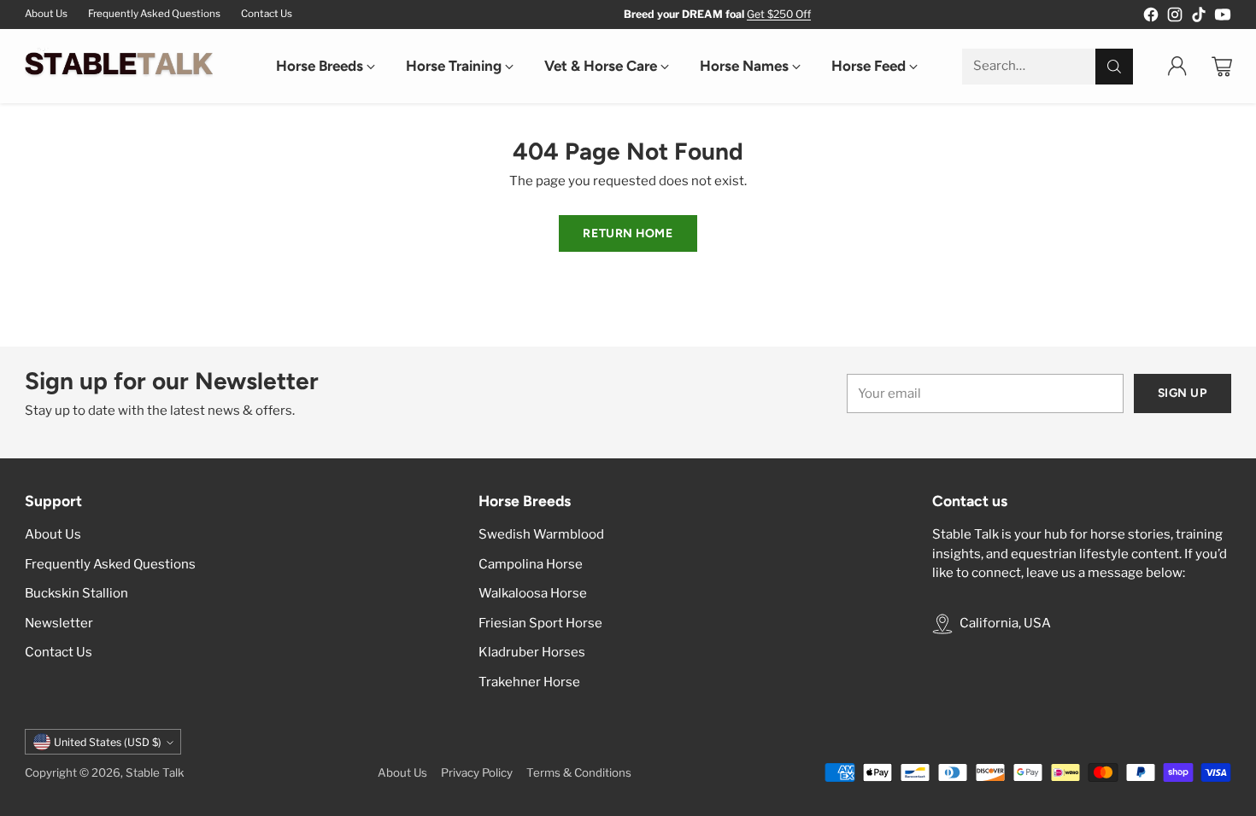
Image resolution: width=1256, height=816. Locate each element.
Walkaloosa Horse (532, 593)
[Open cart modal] (1222, 66)
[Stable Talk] (119, 66)
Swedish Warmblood (541, 534)
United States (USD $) (107, 742)
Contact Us (58, 652)
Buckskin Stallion (76, 593)
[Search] (1114, 67)
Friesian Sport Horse (540, 623)
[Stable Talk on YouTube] (1222, 17)
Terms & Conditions (578, 772)
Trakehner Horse (529, 682)
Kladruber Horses (531, 652)
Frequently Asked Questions (110, 564)
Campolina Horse (530, 564)
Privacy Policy (477, 772)
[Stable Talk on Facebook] (1150, 17)
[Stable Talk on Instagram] (1174, 17)
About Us (53, 534)
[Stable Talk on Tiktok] (1198, 17)
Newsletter (59, 623)
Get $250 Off (779, 14)
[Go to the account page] (1177, 66)
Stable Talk (155, 772)
